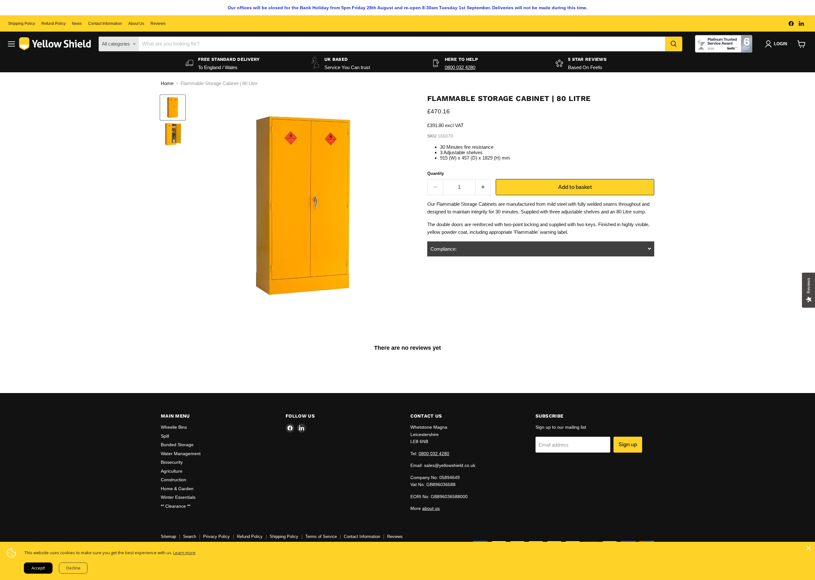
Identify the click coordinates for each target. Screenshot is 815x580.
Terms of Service (321, 536)
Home (167, 83)
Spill (165, 436)
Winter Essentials (178, 497)
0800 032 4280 (460, 67)
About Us (136, 23)
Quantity (435, 173)
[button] (540, 249)
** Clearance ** (175, 506)
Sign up (628, 444)
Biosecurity (172, 462)
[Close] (808, 548)
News (77, 23)
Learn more (184, 552)
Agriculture (171, 471)
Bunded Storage (177, 444)
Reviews (158, 23)
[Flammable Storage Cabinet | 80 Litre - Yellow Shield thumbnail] (172, 107)
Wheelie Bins (174, 427)
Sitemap (168, 536)
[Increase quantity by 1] (483, 187)
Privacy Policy (216, 536)
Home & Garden (177, 488)
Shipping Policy (21, 23)
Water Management (181, 453)
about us (431, 508)
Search (189, 536)
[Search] (673, 44)
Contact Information (105, 23)
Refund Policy (53, 23)
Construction (173, 479)
